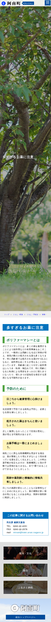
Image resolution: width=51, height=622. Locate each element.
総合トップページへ (25, 617)
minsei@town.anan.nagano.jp (28, 532)
